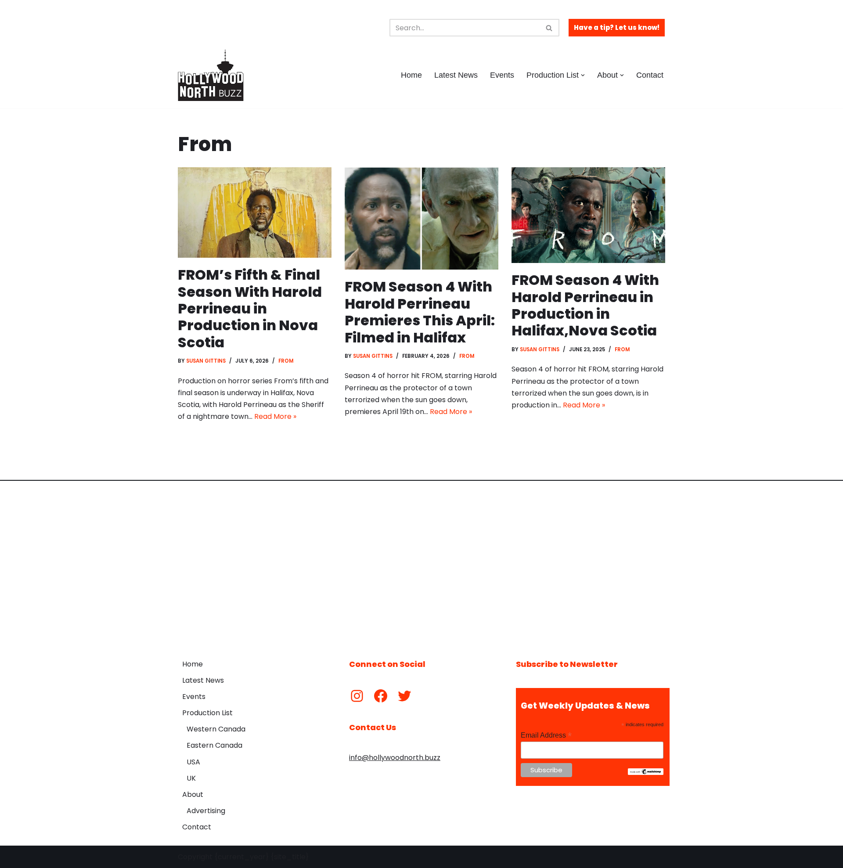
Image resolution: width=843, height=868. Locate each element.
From (285, 360)
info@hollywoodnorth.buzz (394, 758)
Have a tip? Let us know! (616, 27)
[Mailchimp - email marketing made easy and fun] (645, 772)
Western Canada (216, 729)
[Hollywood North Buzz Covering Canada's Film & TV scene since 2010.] (211, 75)
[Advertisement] (421, 563)
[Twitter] (404, 696)
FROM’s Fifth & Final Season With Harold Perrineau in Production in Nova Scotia (250, 308)
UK (191, 778)
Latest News (456, 75)
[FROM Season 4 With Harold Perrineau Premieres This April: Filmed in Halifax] (421, 218)
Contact (649, 75)
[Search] (549, 27)
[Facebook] (381, 696)
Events (502, 75)
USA (193, 762)
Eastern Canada (214, 745)
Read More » (275, 416)
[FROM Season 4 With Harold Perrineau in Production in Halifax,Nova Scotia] (588, 215)
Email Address (546, 735)
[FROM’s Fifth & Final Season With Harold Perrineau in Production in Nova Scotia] (254, 212)
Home (411, 75)
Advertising (206, 811)
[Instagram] (357, 696)
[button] (583, 75)
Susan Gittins (206, 360)
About (192, 794)
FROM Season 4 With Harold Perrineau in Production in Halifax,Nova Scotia (585, 305)
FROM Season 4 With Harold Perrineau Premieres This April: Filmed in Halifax (420, 312)
